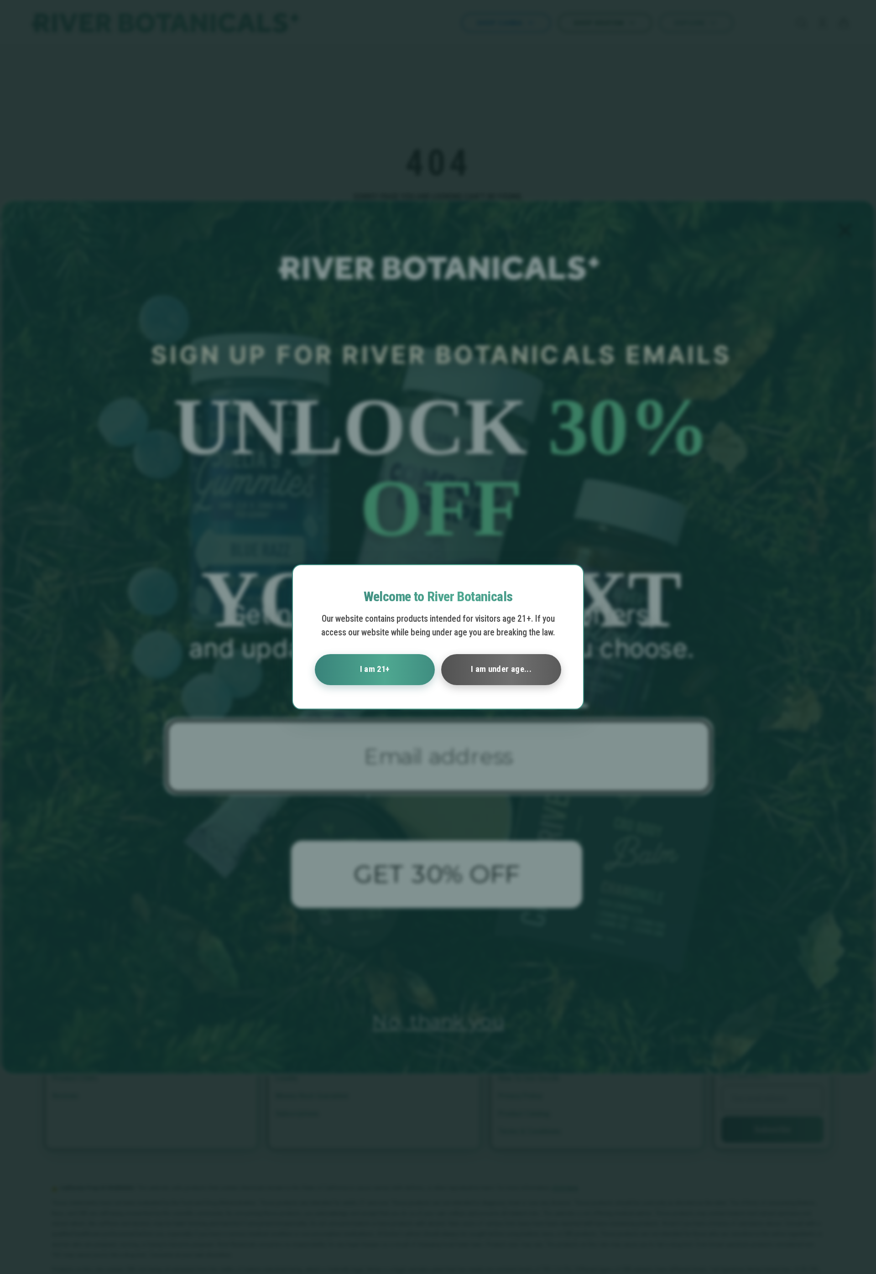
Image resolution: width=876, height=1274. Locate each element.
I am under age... (501, 669)
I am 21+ (375, 669)
